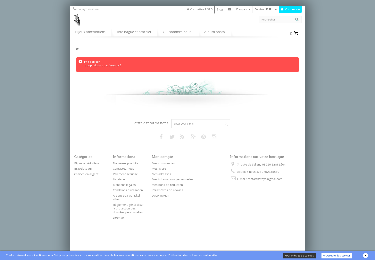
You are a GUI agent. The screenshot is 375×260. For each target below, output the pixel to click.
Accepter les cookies (338, 255)
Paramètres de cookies (300, 255)
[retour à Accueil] (77, 48)
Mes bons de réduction (167, 185)
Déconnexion (160, 195)
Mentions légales (124, 185)
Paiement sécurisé (125, 174)
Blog (220, 9)
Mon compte (162, 157)
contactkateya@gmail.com (264, 179)
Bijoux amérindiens (90, 31)
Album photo (214, 31)
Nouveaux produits (125, 163)
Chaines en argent (86, 174)
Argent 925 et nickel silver (126, 197)
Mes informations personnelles (172, 179)
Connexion (292, 9)
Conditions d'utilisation (128, 190)
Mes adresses (161, 174)
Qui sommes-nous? (178, 31)
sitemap (118, 217)
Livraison (119, 179)
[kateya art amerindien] (129, 21)
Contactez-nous (229, 10)
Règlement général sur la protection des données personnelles (128, 208)
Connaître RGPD (201, 9)
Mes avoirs (159, 168)
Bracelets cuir (83, 168)
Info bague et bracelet (134, 31)
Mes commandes (163, 163)
